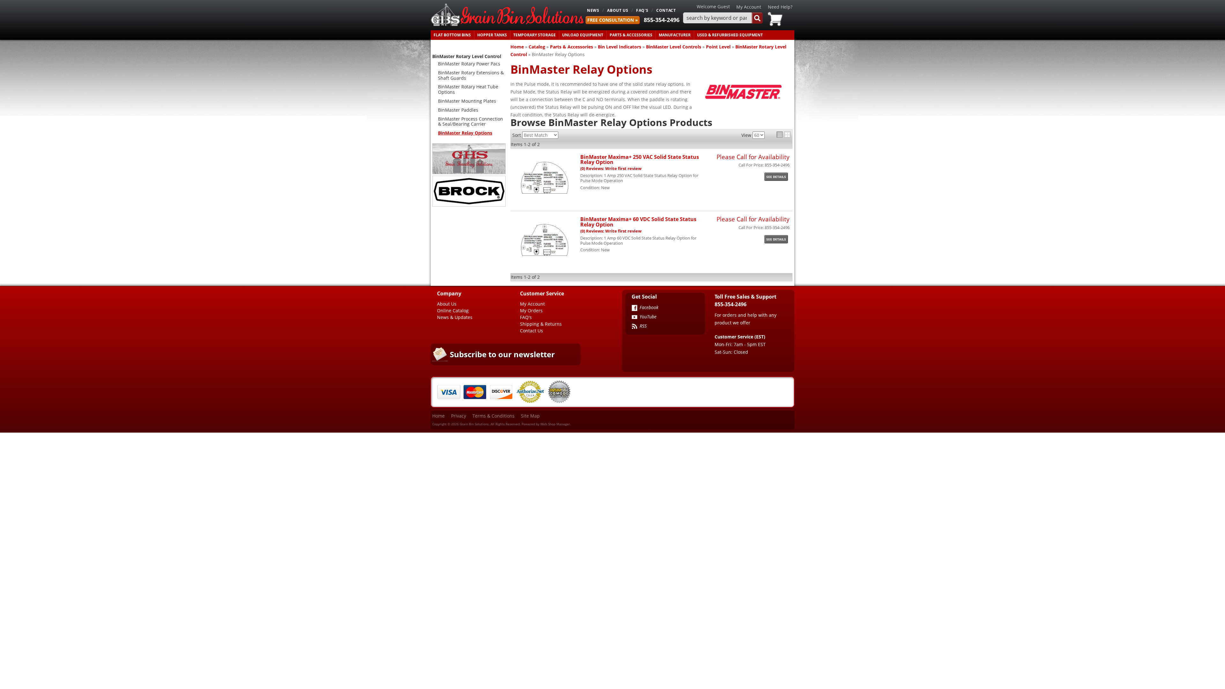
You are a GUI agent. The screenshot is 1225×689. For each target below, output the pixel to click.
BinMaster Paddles (458, 110)
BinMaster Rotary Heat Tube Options (468, 89)
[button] (723, 18)
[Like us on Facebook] (634, 308)
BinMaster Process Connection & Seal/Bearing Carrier (470, 121)
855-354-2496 (661, 20)
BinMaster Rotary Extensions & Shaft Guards (471, 75)
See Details (776, 176)
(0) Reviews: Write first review (611, 168)
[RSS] (634, 327)
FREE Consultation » (612, 20)
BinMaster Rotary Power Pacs (469, 64)
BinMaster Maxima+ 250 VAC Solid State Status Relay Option (639, 159)
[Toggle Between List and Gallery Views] (783, 134)
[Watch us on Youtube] (634, 318)
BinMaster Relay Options (465, 133)
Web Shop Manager (555, 424)
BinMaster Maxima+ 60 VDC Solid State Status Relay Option (638, 221)
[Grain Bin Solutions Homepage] (507, 15)
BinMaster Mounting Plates (467, 101)
